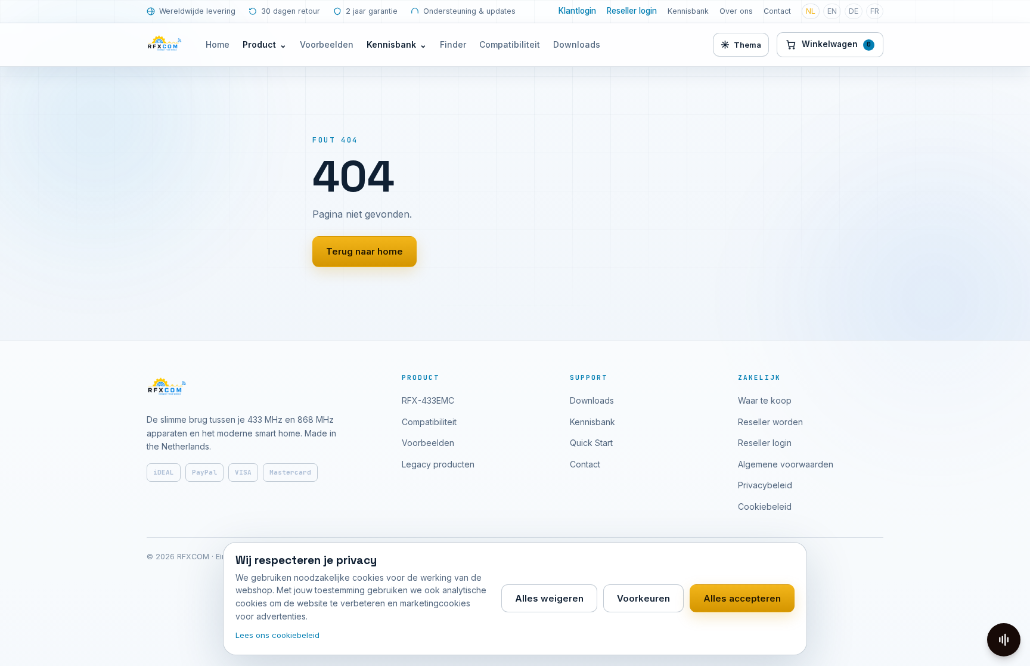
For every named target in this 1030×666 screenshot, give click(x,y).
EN (832, 11)
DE (853, 11)
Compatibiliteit (509, 44)
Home (217, 44)
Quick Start (591, 443)
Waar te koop (765, 400)
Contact (777, 11)
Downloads (576, 44)
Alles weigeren (549, 598)
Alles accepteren (742, 598)
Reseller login (632, 11)
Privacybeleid (765, 485)
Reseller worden (770, 422)
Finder (453, 44)
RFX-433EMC (428, 400)
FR (874, 11)
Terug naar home (364, 251)
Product (265, 44)
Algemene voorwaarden (785, 464)
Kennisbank (688, 11)
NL (810, 11)
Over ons (736, 11)
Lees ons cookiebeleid (277, 635)
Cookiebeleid (765, 506)
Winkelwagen (836, 44)
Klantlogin (577, 11)
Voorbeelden (326, 44)
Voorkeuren (643, 598)
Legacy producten (438, 464)
